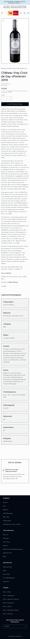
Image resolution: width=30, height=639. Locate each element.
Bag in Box (6, 517)
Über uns (5, 534)
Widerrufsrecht (7, 553)
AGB (4, 570)
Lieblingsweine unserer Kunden (12, 524)
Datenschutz (6, 574)
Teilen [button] (4, 286)
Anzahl (3, 95)
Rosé (4, 506)
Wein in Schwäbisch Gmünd (11, 610)
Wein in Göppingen (8, 595)
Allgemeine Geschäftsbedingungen (13, 549)
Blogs (4, 556)
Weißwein (5, 509)
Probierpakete (7, 520)
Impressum (6, 581)
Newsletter (6, 538)
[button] (2, 13)
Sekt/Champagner (8, 513)
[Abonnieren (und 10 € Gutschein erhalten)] (25, 626)
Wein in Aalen (7, 592)
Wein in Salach (7, 606)
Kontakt (5, 545)
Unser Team (6, 542)
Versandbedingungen (9, 577)
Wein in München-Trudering (11, 599)
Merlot (10, 282)
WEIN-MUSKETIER (16, 636)
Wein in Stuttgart (8, 613)
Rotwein (15, 282)
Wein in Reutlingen (8, 603)
